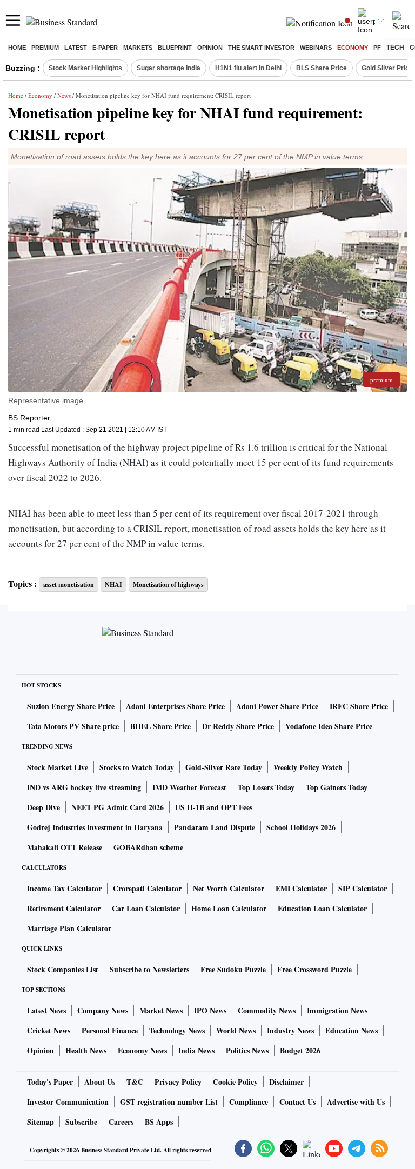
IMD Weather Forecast (189, 787)
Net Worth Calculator (228, 888)
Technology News (177, 1030)
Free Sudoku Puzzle (233, 969)
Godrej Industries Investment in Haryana (95, 827)
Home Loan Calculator (228, 908)
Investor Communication (68, 1101)
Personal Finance (110, 1030)
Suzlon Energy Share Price (71, 706)
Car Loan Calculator (146, 908)
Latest (75, 47)
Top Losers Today (266, 787)
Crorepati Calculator (147, 888)
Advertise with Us (356, 1101)
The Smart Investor (261, 47)
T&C (134, 1081)
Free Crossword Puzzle (314, 969)
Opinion (210, 47)
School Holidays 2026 (301, 827)
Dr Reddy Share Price (238, 726)
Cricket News (48, 1030)
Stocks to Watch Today (136, 767)
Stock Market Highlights (85, 68)
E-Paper (105, 47)
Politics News (247, 1050)
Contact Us (297, 1101)
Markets (137, 47)
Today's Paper (50, 1081)
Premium (45, 47)
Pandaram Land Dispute (214, 827)
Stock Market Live (57, 767)
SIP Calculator (362, 888)
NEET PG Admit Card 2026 (117, 807)
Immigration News (337, 1010)
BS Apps (159, 1121)
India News (196, 1050)
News (64, 95)
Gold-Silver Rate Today (223, 767)
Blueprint (175, 47)
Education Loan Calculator (322, 908)
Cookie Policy (235, 1081)
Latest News (46, 1010)
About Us (99, 1081)
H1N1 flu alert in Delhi (248, 68)
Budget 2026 (300, 1050)
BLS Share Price (321, 68)
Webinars (316, 47)
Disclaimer (286, 1081)
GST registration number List (169, 1101)
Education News (351, 1030)
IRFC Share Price (359, 706)
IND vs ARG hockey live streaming (84, 787)
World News (236, 1030)
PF (377, 47)
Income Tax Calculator (64, 888)
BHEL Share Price (160, 726)
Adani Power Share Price (277, 706)
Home (17, 47)
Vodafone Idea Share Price (328, 726)
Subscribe (81, 1121)
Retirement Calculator (64, 908)
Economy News (142, 1050)
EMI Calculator (301, 888)
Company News (102, 1010)
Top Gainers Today (336, 787)
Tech (395, 47)
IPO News (210, 1010)
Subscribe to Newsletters (149, 969)
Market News (161, 1010)
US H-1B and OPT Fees (213, 807)
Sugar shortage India (168, 68)
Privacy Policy (178, 1081)
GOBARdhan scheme (148, 847)
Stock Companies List (62, 969)
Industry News (290, 1030)
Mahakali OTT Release (64, 847)
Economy (352, 47)
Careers (121, 1121)
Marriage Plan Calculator (69, 928)
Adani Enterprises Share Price (175, 706)
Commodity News (267, 1010)
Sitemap (40, 1121)
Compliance (248, 1101)
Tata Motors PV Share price (73, 726)
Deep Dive (43, 807)
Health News (85, 1050)
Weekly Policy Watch (308, 767)
